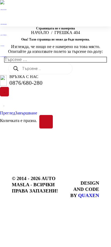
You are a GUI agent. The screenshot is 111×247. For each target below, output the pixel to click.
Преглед (7, 113)
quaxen (88, 195)
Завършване (26, 113)
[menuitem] (5, 11)
